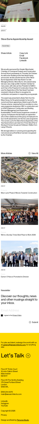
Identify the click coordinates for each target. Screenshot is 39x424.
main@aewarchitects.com (11, 394)
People (3, 232)
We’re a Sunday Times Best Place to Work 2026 (18, 235)
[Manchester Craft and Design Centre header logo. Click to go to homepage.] (5, 3)
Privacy (4, 415)
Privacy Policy (17, 315)
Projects (4, 190)
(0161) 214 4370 (7, 392)
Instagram (5, 403)
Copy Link (24, 53)
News (3, 274)
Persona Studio (23, 420)
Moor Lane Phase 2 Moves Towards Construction (19, 193)
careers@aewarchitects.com (14, 345)
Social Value (5, 46)
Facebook (24, 58)
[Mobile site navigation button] (36, 3)
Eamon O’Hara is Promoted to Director (15, 277)
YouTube (4, 406)
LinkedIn (23, 60)
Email (22, 55)
